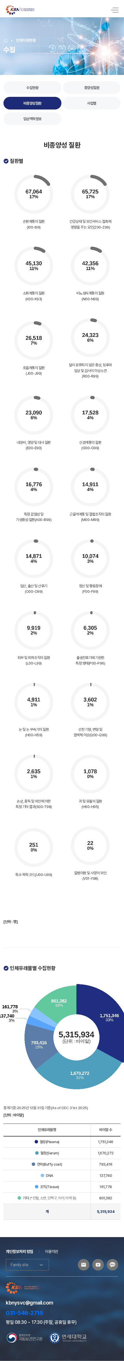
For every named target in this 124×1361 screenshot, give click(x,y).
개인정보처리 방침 (19, 1251)
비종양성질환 (32, 103)
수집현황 (32, 88)
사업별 (91, 103)
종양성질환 (91, 88)
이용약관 (51, 1251)
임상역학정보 (32, 119)
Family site (20, 1264)
